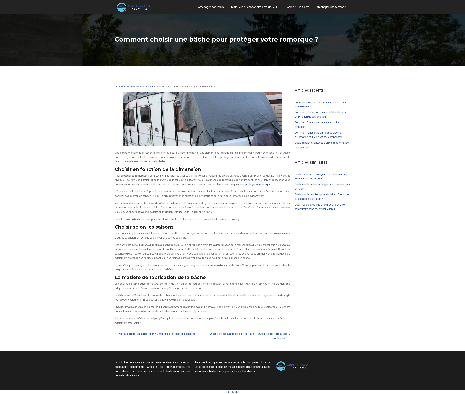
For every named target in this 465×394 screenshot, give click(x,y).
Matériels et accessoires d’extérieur (254, 7)
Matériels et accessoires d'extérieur (136, 86)
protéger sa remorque (258, 184)
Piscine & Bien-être (296, 7)
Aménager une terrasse (331, 7)
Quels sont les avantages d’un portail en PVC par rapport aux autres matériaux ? (248, 336)
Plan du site (232, 391)
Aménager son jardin (211, 7)
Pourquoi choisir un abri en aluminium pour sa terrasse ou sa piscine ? (157, 333)
